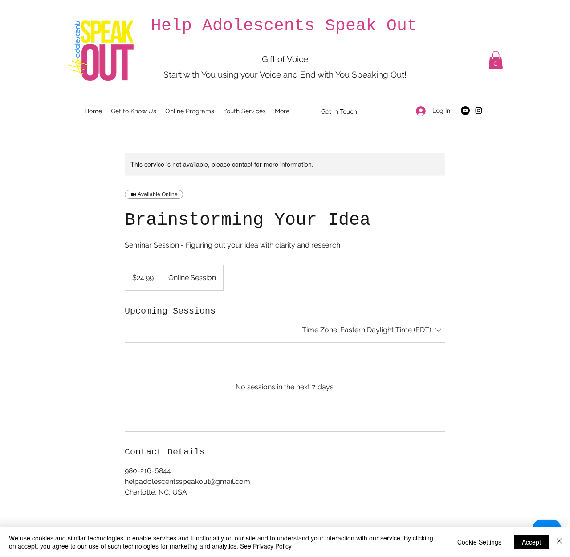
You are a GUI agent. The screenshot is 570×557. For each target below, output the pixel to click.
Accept (531, 541)
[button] (495, 60)
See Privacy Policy (266, 545)
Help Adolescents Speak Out (284, 25)
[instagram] (478, 110)
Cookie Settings (479, 541)
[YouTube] (465, 110)
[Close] (559, 542)
